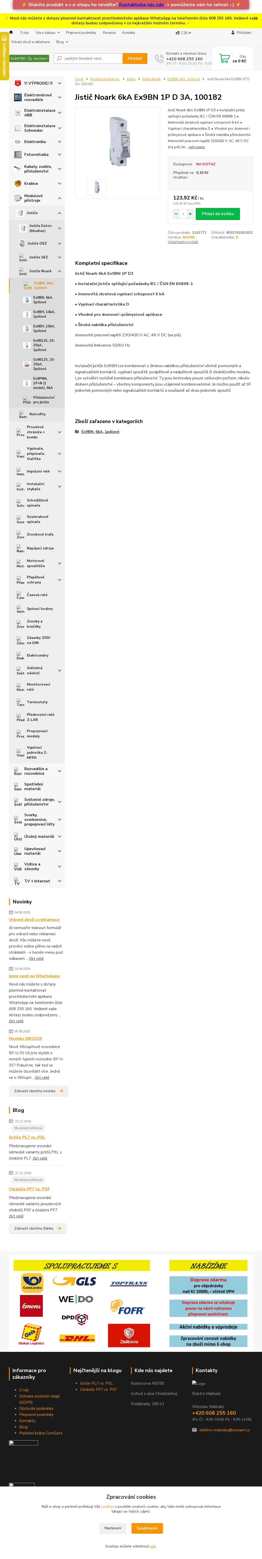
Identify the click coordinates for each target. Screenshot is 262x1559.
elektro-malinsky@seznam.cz (224, 1430)
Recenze (109, 33)
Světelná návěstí (34, 671)
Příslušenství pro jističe (43, 400)
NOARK (189, 237)
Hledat (135, 58)
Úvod (79, 79)
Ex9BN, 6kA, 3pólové (43, 300)
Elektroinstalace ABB (40, 113)
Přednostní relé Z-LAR (40, 717)
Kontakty (128, 33)
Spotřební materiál (33, 786)
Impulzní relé (38, 471)
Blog (60, 42)
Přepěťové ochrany (35, 580)
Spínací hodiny (40, 608)
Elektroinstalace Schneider (40, 128)
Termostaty (37, 702)
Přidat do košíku (218, 214)
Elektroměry (37, 655)
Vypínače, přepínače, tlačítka (36, 453)
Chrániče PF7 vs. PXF (29, 1189)
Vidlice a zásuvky (32, 866)
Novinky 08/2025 (25, 1038)
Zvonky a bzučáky (34, 624)
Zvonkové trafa (40, 534)
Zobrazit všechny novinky (35, 1091)
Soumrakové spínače (37, 519)
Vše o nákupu (46, 33)
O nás (24, 33)
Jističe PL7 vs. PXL (27, 1137)
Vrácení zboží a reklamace (30, 42)
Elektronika (35, 141)
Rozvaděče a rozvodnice (36, 771)
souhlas (107, 1506)
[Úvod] (29, 58)
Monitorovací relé (38, 687)
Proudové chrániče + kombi (36, 432)
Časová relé (37, 594)
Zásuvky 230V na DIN (38, 640)
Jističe (32, 212)
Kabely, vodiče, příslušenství (38, 169)
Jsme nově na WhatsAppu (34, 976)
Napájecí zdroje (40, 548)
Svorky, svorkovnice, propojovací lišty (39, 819)
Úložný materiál (39, 836)
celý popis (197, 147)
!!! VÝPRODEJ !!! (38, 83)
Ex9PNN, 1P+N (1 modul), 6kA (43, 383)
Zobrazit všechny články (33, 1228)
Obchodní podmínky (36, 1408)
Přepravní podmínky (81, 33)
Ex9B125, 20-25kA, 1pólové (44, 345)
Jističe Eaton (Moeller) (40, 228)
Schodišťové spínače (37, 503)
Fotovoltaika (36, 154)
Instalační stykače (35, 486)
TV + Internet (37, 881)
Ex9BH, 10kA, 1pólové (44, 314)
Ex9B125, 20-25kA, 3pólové (44, 364)
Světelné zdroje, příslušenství (39, 802)
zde (153, 1546)
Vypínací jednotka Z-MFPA (37, 752)
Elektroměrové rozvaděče (38, 97)
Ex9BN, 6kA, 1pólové (44, 285)
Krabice (31, 183)
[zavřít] (256, 18)
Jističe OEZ (37, 243)
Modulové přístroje (33, 198)
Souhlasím (147, 1528)
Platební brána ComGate (41, 1433)
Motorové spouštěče (36, 563)
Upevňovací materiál (35, 851)
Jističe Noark (40, 271)
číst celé (36, 958)
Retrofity (37, 414)
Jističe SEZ (38, 257)
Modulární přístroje (28, 1128)
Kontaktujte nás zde (141, 5)
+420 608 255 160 (184, 59)
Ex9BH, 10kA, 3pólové (44, 328)
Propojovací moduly (37, 734)
